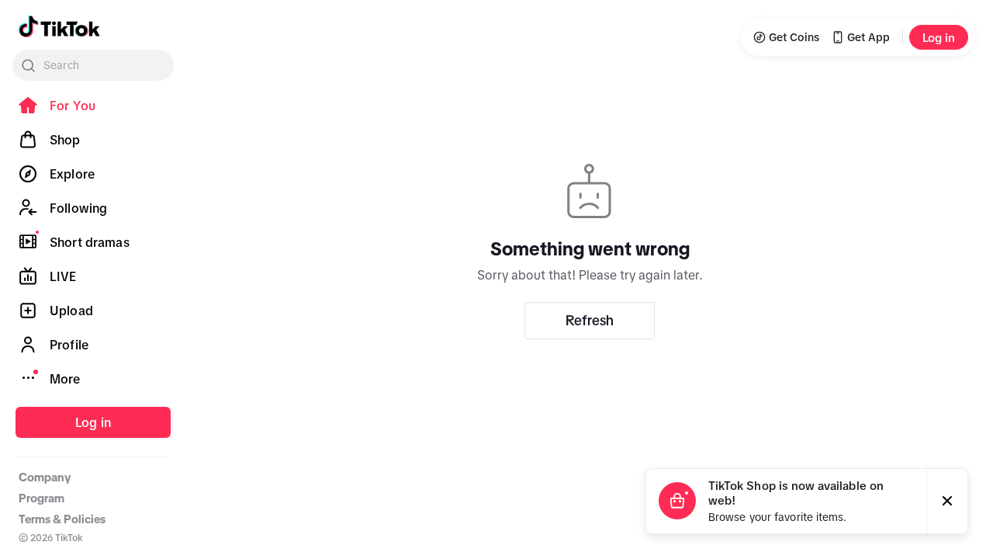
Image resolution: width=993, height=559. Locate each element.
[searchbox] (93, 65)
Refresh (590, 320)
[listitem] (93, 105)
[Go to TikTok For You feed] (59, 26)
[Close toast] (947, 501)
